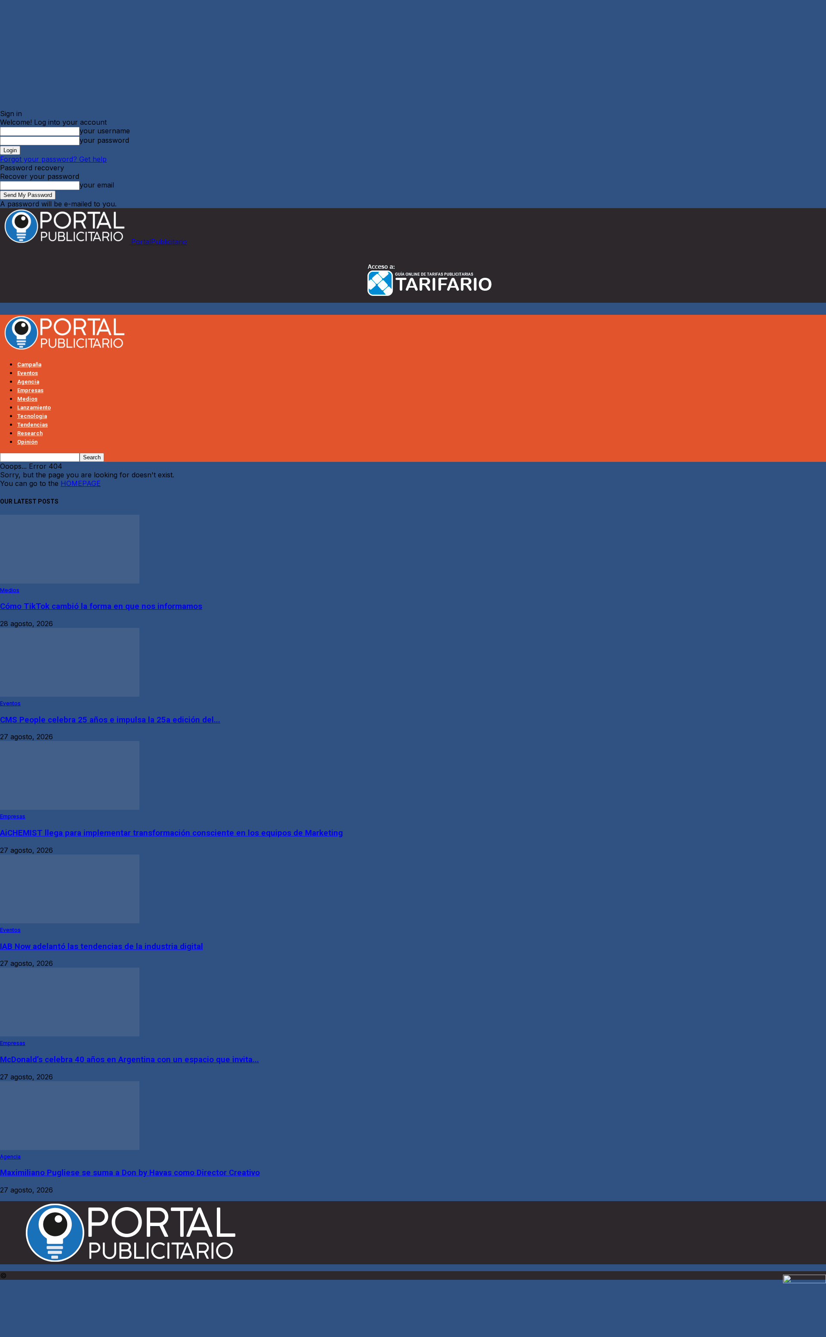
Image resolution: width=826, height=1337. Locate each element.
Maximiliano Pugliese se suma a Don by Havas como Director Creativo (130, 1172)
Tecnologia (32, 416)
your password (104, 140)
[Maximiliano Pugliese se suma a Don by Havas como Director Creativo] (69, 1147)
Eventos (27, 373)
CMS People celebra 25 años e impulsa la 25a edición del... (110, 720)
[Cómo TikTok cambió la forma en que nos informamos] (69, 581)
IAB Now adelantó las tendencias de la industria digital (101, 946)
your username (105, 130)
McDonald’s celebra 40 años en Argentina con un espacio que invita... (129, 1059)
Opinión (27, 442)
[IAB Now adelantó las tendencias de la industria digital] (69, 920)
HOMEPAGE (81, 483)
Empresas (30, 390)
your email (97, 185)
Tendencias (32, 424)
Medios (27, 399)
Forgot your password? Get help (53, 159)
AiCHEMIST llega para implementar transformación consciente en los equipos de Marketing (171, 833)
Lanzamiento (34, 407)
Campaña (29, 364)
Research (30, 433)
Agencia (28, 381)
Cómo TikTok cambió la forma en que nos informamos (101, 606)
